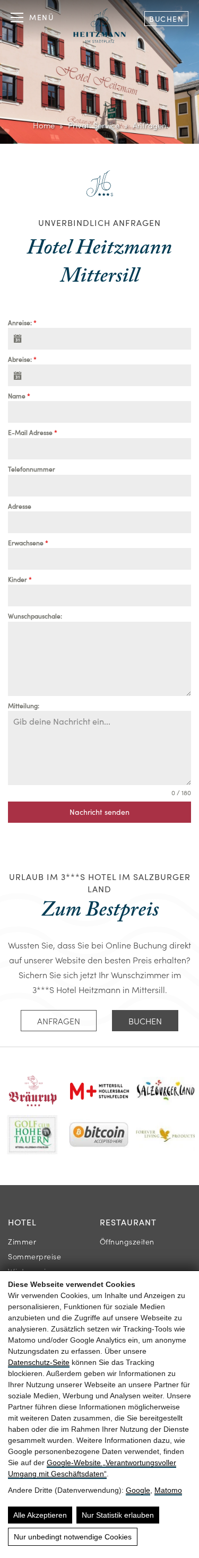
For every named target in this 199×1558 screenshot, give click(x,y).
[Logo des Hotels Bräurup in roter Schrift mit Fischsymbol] (33, 1091)
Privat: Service (93, 124)
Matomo (168, 1490)
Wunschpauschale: (35, 616)
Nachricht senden (99, 812)
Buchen (166, 19)
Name (19, 395)
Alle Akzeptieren (40, 1515)
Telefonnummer (31, 469)
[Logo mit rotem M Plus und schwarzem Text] (99, 1091)
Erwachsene (28, 542)
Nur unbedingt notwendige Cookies (73, 1537)
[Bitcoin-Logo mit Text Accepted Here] (99, 1135)
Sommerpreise (34, 1256)
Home (44, 124)
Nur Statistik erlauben (118, 1515)
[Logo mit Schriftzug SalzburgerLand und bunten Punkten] (165, 1091)
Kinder (20, 579)
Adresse (19, 506)
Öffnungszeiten (127, 1241)
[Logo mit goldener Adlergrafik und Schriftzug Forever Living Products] (165, 1135)
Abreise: (22, 359)
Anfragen (58, 1020)
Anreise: (22, 322)
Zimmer (22, 1241)
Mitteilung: (23, 705)
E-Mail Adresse (32, 432)
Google (138, 1490)
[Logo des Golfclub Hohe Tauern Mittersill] (32, 1134)
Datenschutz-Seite (39, 1362)
